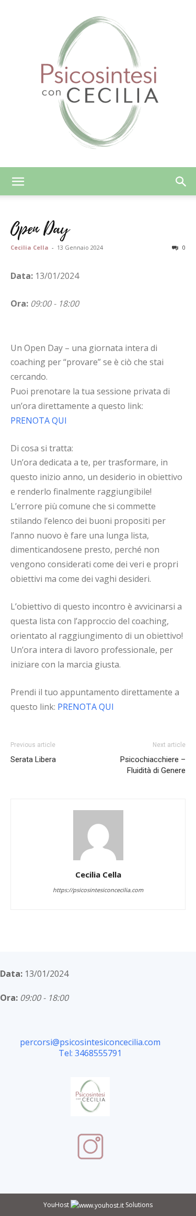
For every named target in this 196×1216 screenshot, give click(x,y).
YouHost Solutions (98, 1204)
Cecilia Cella (29, 247)
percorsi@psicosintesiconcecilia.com (90, 1042)
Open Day (39, 229)
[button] (17, 181)
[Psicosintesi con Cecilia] (98, 83)
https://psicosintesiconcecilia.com (98, 890)
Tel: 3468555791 (90, 1053)
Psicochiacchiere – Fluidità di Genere (153, 765)
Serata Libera (33, 759)
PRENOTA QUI (38, 420)
